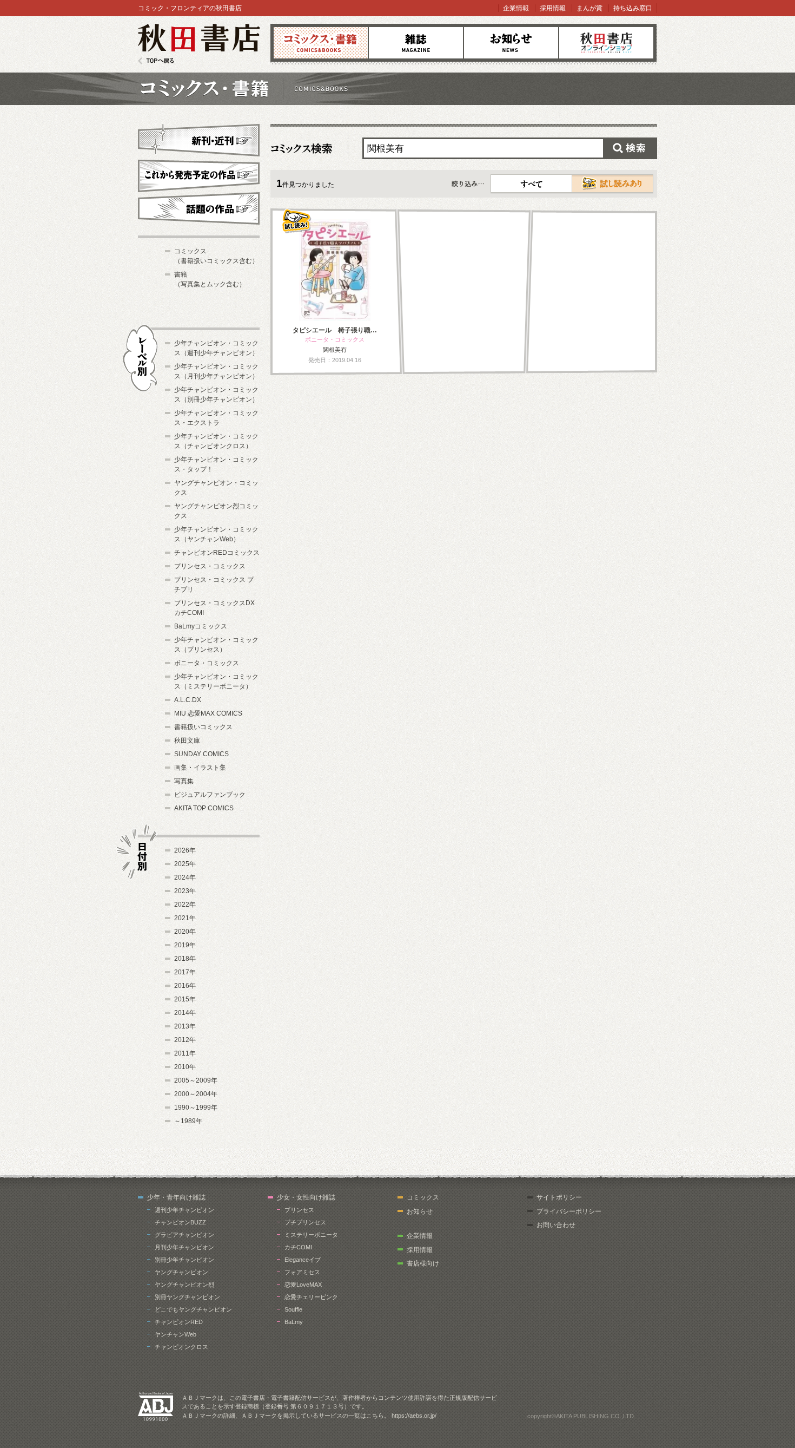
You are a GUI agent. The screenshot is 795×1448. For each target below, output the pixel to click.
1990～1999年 (195, 1107)
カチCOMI (298, 1247)
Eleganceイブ (302, 1259)
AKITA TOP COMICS (204, 808)
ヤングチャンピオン (181, 1272)
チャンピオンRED (179, 1322)
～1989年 (188, 1121)
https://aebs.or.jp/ (414, 1415)
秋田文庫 (187, 740)
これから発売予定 (199, 174)
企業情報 (516, 8)
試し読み (612, 183)
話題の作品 (199, 208)
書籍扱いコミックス (203, 727)
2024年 (185, 877)
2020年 (185, 931)
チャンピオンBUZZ (180, 1222)
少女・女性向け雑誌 (306, 1197)
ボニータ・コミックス (206, 663)
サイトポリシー (559, 1197)
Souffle (293, 1309)
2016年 (185, 986)
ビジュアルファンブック (210, 794)
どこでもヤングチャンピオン (193, 1309)
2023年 (185, 891)
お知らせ (511, 42)
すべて (531, 183)
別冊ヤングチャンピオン (187, 1297)
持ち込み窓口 (632, 8)
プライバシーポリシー (568, 1211)
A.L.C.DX (187, 700)
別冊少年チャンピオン (184, 1259)
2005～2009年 (195, 1080)
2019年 (185, 945)
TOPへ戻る (156, 60)
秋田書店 (199, 44)
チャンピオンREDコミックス (217, 552)
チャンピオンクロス (181, 1347)
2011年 (185, 1053)
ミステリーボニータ (311, 1234)
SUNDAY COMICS (201, 754)
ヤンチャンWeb (175, 1334)
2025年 (185, 864)
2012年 (185, 1040)
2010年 (185, 1067)
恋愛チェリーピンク (311, 1297)
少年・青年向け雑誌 (176, 1197)
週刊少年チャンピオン (184, 1210)
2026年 (185, 850)
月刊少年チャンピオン (184, 1247)
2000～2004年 (195, 1094)
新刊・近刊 (199, 138)
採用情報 (553, 8)
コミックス (321, 42)
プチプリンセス (305, 1222)
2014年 (185, 1013)
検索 (630, 148)
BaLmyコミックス (200, 626)
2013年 (185, 1026)
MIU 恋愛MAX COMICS (208, 713)
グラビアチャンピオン (184, 1234)
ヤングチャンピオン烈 (184, 1284)
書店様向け (423, 1263)
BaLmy (293, 1322)
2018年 (185, 958)
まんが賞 (589, 8)
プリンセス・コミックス (210, 566)
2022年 (185, 904)
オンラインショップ (606, 42)
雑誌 (416, 42)
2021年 (185, 918)
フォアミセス (302, 1272)
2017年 (185, 972)
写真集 (184, 781)
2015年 (185, 999)
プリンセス (299, 1210)
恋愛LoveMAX (303, 1284)
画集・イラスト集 (200, 767)
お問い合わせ (555, 1225)
